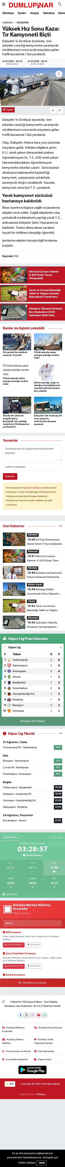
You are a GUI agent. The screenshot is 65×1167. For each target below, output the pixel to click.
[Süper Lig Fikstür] (60, 733)
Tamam (41, 1163)
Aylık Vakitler (11, 894)
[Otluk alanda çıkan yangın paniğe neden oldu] (48, 341)
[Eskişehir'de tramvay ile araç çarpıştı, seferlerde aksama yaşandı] (48, 405)
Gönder (10, 476)
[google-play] (32, 1070)
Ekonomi (33, 551)
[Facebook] (20, 1015)
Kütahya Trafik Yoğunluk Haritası (43, 1041)
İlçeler (22, 13)
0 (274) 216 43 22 (14, 945)
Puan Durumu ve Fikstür (18, 1051)
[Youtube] (38, 1015)
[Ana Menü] (3, 4)
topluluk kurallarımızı (33, 487)
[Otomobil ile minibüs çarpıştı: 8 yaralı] (17, 341)
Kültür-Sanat (35, 585)
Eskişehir (22, 23)
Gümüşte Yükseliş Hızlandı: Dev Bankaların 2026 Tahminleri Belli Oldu (43, 625)
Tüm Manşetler (46, 1051)
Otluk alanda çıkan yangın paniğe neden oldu (46, 355)
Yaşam (31, 601)
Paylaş (9, 109)
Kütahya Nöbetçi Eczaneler (13, 1029)
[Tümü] (60, 526)
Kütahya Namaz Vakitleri (13, 1041)
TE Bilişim (41, 1094)
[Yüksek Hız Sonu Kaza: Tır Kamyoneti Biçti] (32, 87)
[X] (26, 1015)
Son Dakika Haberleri (17, 1059)
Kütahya (8, 13)
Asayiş (34, 13)
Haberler (7, 23)
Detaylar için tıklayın (32, 721)
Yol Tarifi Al (35, 945)
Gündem (48, 13)
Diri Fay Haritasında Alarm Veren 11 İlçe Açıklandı (44, 542)
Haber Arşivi (44, 1059)
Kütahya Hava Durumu (50, 1027)
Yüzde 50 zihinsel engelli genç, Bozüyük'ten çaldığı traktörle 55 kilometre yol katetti (16, 421)
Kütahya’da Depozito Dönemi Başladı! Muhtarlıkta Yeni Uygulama (44, 575)
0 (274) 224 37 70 (15, 966)
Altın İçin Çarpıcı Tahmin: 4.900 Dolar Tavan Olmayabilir (43, 559)
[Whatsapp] (44, 1015)
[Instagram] (32, 1015)
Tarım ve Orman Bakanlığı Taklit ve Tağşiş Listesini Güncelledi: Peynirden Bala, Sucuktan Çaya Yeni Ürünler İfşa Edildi (44, 609)
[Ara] (59, 4)
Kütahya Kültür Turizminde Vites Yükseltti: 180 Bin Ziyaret (43, 592)
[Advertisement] (32, 1133)
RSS (11, 1084)
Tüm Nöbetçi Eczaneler (34, 983)
